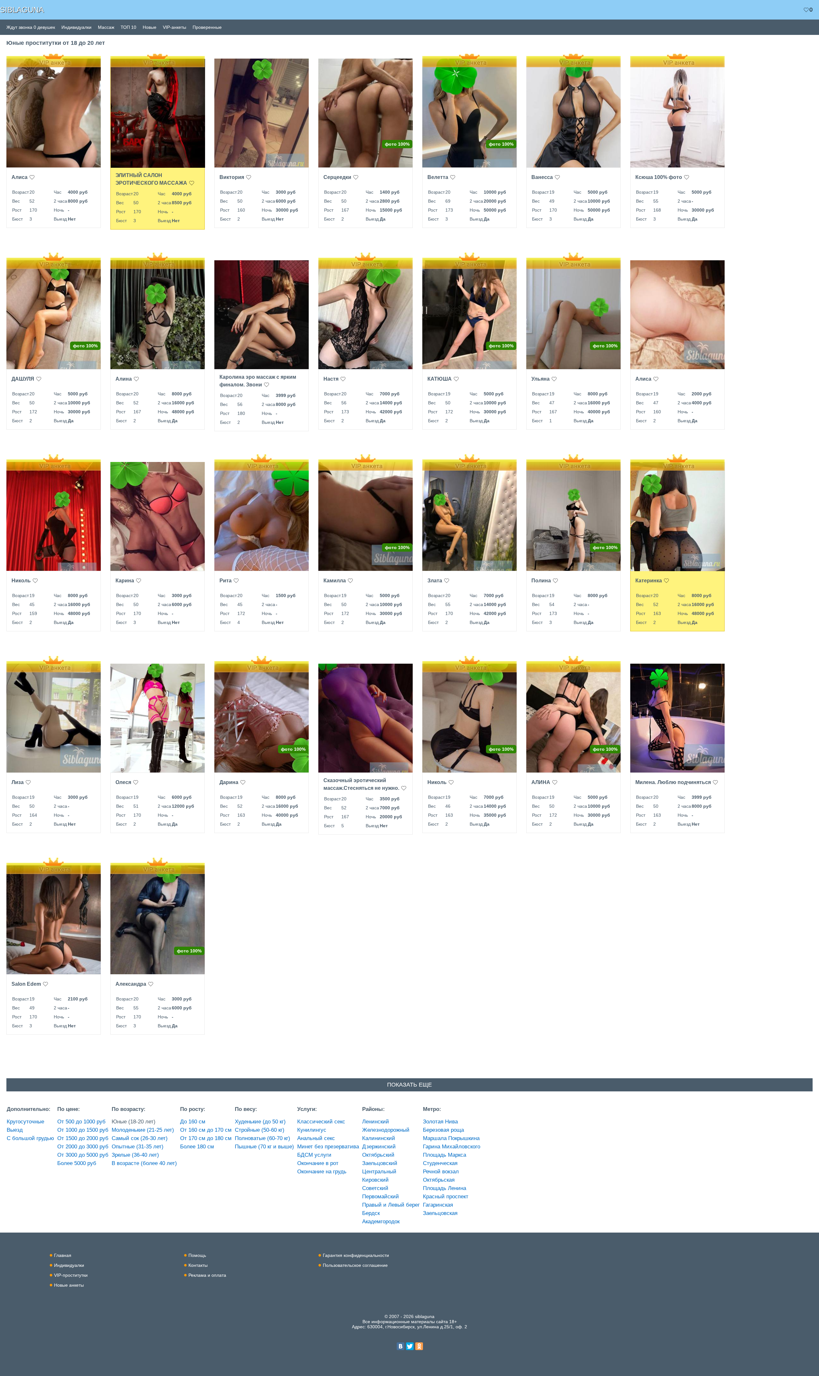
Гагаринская (438, 1205)
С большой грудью (30, 1138)
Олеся (123, 782)
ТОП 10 (128, 27)
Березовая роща (443, 1130)
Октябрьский (378, 1155)
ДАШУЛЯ (23, 379)
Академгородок (381, 1221)
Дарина (228, 782)
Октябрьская (439, 1180)
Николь (21, 580)
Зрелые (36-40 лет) (135, 1155)
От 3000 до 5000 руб (82, 1155)
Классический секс (321, 1122)
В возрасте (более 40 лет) (144, 1163)
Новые (149, 27)
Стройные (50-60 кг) (259, 1130)
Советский (375, 1188)
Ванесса (542, 177)
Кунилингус (311, 1130)
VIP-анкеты (174, 27)
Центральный (379, 1172)
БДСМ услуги (314, 1155)
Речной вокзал (441, 1172)
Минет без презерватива (328, 1147)
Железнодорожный (386, 1130)
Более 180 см (197, 1147)
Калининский (378, 1138)
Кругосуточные (25, 1122)
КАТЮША (439, 379)
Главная (62, 1255)
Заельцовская (440, 1213)
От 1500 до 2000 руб (82, 1138)
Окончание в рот (317, 1163)
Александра (130, 984)
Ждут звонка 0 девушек (30, 27)
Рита (225, 580)
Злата (434, 580)
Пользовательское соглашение (355, 1265)
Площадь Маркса (444, 1155)
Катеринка (648, 580)
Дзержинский (379, 1147)
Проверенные (207, 27)
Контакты (198, 1265)
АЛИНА (540, 782)
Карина (124, 580)
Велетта (437, 177)
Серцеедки (337, 177)
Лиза (18, 782)
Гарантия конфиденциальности (356, 1255)
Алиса (20, 177)
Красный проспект (445, 1197)
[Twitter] (410, 1346)
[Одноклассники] (419, 1346)
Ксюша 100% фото (658, 177)
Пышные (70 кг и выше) (264, 1147)
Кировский (375, 1180)
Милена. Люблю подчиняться (673, 782)
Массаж (106, 27)
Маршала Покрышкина (451, 1138)
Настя (330, 379)
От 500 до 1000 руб (81, 1122)
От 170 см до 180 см (206, 1138)
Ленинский (375, 1122)
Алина (123, 379)
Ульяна (540, 379)
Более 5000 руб (76, 1163)
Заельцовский (379, 1163)
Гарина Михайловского (451, 1147)
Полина (541, 580)
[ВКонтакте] (400, 1346)
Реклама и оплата (207, 1275)
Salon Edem (26, 984)
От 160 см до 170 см (206, 1130)
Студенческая (440, 1163)
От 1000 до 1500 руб (82, 1130)
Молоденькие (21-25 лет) (143, 1130)
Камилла (334, 580)
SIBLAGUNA (22, 9)
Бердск (371, 1213)
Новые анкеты (69, 1285)
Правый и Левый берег (391, 1205)
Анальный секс (316, 1138)
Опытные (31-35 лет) (137, 1147)
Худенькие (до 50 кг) (260, 1122)
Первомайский (380, 1197)
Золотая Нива (440, 1122)
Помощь (197, 1255)
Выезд (15, 1130)
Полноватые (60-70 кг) (262, 1138)
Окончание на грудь (321, 1172)
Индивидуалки (76, 27)
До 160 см (192, 1122)
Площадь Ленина (444, 1188)
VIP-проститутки (71, 1275)
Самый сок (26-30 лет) (140, 1138)
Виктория (231, 177)
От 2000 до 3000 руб (82, 1147)
